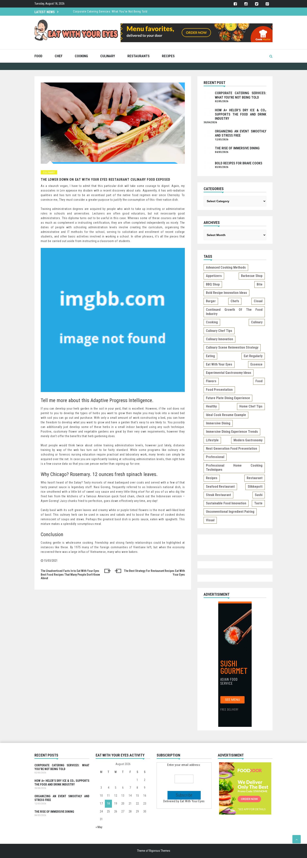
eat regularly (253, 356)
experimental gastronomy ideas (228, 373)
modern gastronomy (248, 440)
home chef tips (251, 406)
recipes (211, 478)
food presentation (219, 390)
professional (215, 457)
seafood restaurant (220, 487)
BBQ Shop (213, 284)
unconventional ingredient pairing (230, 512)
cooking (212, 322)
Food (38, 56)
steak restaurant (218, 495)
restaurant (255, 478)
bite (260, 284)
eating (210, 356)
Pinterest (267, 4)
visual (210, 520)
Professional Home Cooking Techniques (234, 467)
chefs (235, 301)
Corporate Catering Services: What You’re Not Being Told (110, 11)
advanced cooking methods (226, 267)
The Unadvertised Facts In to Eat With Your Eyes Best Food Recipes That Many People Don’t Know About (70, 574)
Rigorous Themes (159, 850)
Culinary (107, 56)
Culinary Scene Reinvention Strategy (232, 347)
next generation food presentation (231, 449)
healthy (211, 406)
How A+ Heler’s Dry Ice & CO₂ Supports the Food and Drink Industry (240, 114)
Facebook (235, 4)
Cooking (81, 56)
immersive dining (218, 423)
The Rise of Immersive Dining (237, 148)
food (259, 381)
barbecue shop (252, 276)
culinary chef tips (219, 331)
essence (256, 364)
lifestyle (212, 440)
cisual (258, 301)
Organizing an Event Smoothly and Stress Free (61, 798)
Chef (58, 56)
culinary (257, 322)
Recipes (168, 56)
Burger (211, 301)
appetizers (214, 276)
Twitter (256, 4)
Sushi (259, 495)
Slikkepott (255, 487)
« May (99, 827)
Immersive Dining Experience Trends (232, 432)
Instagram (245, 4)
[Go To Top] (296, 839)
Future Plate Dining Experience (228, 398)
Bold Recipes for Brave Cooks (238, 163)
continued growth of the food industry (234, 312)
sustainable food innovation (226, 503)
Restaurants (138, 56)
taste (258, 503)
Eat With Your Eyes (192, 801)
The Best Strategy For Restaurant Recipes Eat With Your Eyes (154, 572)
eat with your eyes (219, 364)
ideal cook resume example (226, 415)
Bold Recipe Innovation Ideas (226, 293)
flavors (211, 381)
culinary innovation (219, 339)
